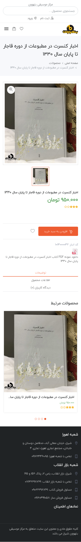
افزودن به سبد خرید (56, 231)
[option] (40, 176)
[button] (45, 419)
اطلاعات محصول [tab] (40, 280)
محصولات (55, 63)
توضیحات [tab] (40, 272)
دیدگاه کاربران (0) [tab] (41, 287)
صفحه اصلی (71, 63)
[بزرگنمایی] (11, 90)
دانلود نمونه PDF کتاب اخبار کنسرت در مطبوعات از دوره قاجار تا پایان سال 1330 (42, 259)
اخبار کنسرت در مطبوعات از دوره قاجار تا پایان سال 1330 (41, 192)
